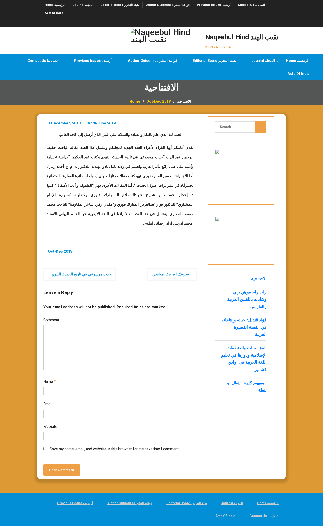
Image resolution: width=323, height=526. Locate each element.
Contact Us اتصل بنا (251, 5)
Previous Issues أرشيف (214, 5)
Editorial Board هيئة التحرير (120, 5)
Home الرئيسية (55, 5)
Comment (52, 320)
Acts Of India (54, 13)
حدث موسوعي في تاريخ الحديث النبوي (81, 274)
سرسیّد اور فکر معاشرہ (170, 274)
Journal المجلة (83, 5)
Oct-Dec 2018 (60, 251)
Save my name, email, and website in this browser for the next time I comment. (114, 449)
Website (50, 426)
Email (49, 404)
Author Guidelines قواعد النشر (168, 5)
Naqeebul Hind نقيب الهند (242, 37)
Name (49, 381)
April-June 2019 (102, 123)
